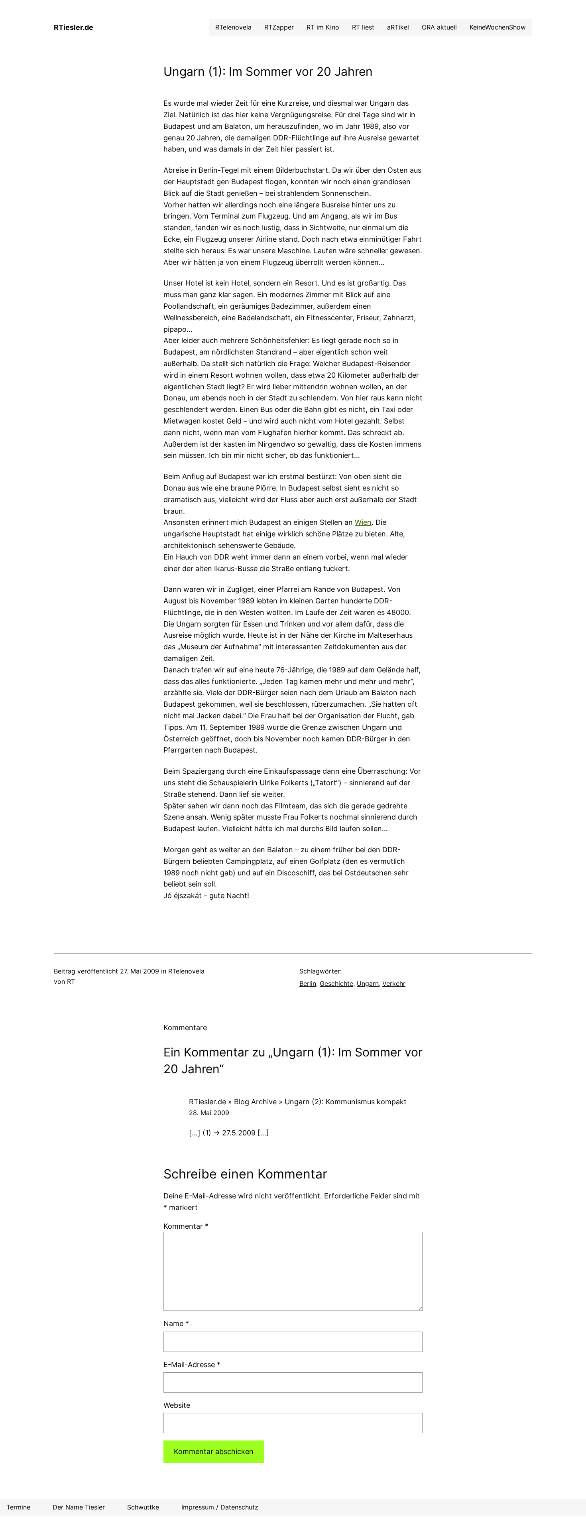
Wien (363, 522)
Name (176, 1323)
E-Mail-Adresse (191, 1364)
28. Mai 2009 (209, 1113)
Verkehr (393, 983)
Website (176, 1405)
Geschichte (336, 983)
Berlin (307, 983)
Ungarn (368, 983)
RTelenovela (186, 971)
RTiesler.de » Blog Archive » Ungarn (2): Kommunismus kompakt (298, 1102)
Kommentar (185, 1226)
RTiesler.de (73, 27)
